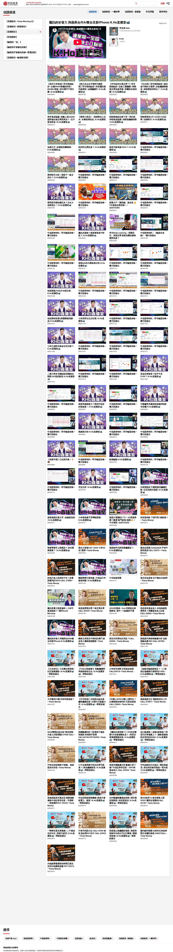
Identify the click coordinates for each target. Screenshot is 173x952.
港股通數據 (107, 938)
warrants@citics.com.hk (81, 4)
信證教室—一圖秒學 (148, 938)
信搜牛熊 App (10, 938)
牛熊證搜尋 (44, 938)
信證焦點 (78, 938)
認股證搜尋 (28, 938)
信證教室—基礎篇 (126, 938)
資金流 (92, 938)
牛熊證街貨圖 (62, 938)
